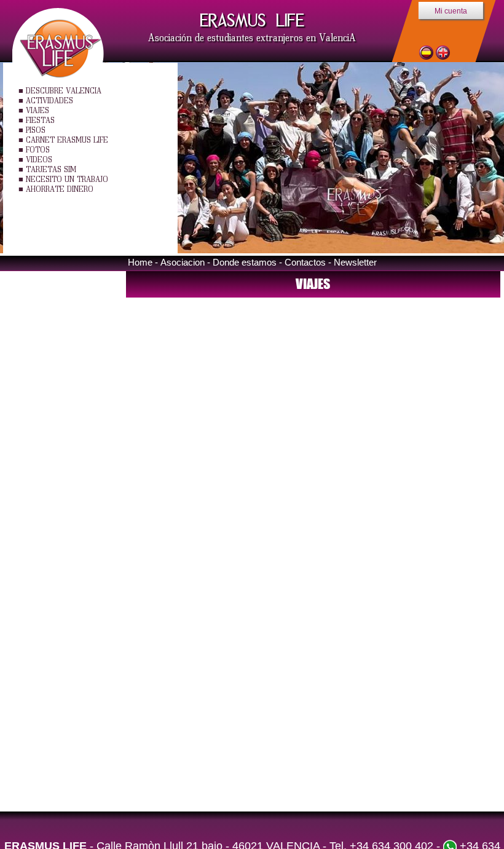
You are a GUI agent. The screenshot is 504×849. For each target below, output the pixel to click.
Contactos (305, 262)
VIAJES (37, 110)
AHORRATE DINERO (59, 189)
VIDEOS (39, 159)
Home (140, 262)
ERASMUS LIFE (252, 20)
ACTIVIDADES (49, 100)
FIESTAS (40, 120)
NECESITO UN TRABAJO (67, 179)
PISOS (35, 130)
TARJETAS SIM (51, 169)
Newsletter (355, 262)
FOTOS (38, 149)
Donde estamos (245, 262)
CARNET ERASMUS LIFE (67, 139)
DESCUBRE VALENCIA (63, 90)
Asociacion (182, 262)
